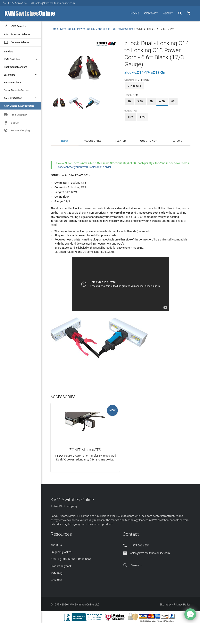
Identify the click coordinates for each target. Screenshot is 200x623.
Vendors (8, 51)
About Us (56, 545)
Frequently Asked (61, 552)
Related (120, 140)
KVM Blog (56, 573)
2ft (129, 101)
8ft (173, 101)
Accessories (93, 140)
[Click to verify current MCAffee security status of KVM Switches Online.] (116, 621)
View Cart (56, 580)
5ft (151, 101)
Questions (147, 140)
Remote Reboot (12, 82)
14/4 (130, 116)
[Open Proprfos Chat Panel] (190, 614)
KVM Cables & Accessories (19, 105)
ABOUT (168, 13)
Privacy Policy (182, 604)
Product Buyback (61, 566)
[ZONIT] (106, 46)
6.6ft (162, 101)
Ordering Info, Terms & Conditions (71, 559)
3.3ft (140, 101)
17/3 (143, 116)
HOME (134, 13)
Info (64, 140)
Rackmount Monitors (15, 66)
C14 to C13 (134, 85)
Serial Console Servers (16, 90)
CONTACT (151, 13)
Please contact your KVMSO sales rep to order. (84, 167)
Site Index (165, 604)
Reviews (176, 140)
